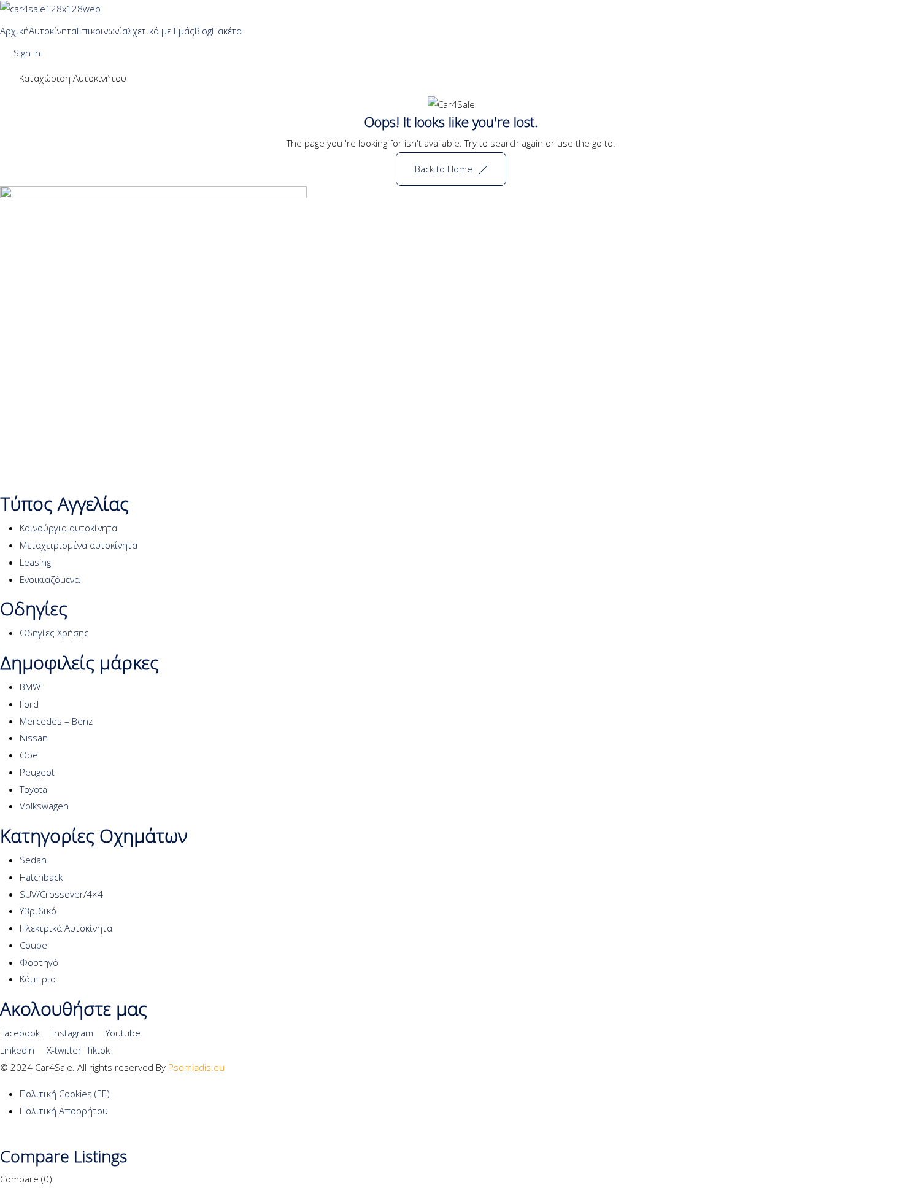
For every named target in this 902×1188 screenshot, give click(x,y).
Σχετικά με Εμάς (161, 31)
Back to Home (443, 169)
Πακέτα (227, 31)
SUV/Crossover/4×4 (61, 894)
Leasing (35, 562)
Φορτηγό (39, 962)
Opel (30, 755)
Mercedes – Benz (56, 721)
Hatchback (41, 877)
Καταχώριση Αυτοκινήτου (72, 78)
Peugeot (37, 772)
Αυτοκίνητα (53, 31)
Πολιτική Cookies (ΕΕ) (65, 1093)
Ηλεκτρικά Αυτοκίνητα (66, 928)
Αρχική (14, 31)
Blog (203, 31)
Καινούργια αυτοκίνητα (68, 528)
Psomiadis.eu (196, 1067)
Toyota (33, 789)
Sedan (33, 860)
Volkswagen (44, 806)
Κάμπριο (38, 979)
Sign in (26, 53)
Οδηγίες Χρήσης (54, 633)
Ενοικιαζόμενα (50, 579)
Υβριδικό (38, 910)
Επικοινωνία (102, 31)
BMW (30, 687)
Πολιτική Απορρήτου (64, 1111)
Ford (29, 704)
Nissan (34, 737)
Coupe (33, 945)
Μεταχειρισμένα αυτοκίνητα (78, 545)
